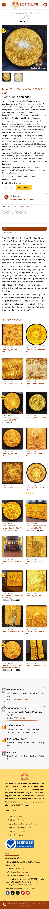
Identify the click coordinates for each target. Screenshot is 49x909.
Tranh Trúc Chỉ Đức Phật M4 (12, 631)
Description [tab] (7, 229)
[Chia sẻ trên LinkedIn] (21, 212)
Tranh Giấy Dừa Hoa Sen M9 (36, 596)
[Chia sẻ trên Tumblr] (25, 212)
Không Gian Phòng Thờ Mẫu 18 (12, 563)
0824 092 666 (18, 868)
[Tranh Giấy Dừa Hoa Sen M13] (12, 439)
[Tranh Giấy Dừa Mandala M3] (36, 334)
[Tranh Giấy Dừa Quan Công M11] (36, 546)
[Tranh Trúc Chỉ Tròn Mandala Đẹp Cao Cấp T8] (12, 511)
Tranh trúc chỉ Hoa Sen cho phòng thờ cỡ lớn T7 (36, 527)
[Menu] (4, 5)
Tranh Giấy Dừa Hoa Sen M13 (11, 455)
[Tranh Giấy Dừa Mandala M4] (36, 473)
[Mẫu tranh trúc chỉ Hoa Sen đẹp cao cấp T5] (12, 580)
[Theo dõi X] (18, 893)
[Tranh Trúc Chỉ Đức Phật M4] (12, 616)
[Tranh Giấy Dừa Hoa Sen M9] (36, 580)
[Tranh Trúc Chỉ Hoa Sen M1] (36, 650)
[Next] (43, 47)
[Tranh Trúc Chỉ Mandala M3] (36, 403)
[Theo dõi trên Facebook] (8, 893)
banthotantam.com (22, 872)
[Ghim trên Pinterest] (17, 212)
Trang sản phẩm (21, 13)
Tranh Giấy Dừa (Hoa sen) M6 (35, 454)
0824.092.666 (16, 199)
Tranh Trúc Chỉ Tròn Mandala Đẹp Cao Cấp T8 (12, 527)
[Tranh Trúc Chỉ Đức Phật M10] (36, 369)
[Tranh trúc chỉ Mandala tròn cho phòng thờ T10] (12, 403)
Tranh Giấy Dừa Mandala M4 (35, 489)
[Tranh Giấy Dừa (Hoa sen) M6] (36, 438)
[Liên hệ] (4, 904)
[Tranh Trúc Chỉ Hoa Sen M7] (12, 473)
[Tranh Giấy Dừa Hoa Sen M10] (12, 334)
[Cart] (45, 5)
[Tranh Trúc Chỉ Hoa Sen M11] (12, 369)
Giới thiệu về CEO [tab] (9, 232)
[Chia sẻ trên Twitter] (8, 212)
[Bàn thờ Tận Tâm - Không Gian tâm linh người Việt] (24, 4)
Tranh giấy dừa (35, 13)
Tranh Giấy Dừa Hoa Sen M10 (11, 351)
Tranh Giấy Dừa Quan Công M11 (36, 563)
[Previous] (5, 47)
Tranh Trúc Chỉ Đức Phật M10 (35, 385)
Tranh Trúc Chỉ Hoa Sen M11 (12, 384)
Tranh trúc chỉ (15, 206)
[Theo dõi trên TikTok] (13, 893)
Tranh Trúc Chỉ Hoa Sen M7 (12, 488)
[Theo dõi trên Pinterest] (23, 893)
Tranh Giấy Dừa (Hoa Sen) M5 (35, 632)
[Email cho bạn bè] (13, 212)
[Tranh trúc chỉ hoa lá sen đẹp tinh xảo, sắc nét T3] (12, 650)
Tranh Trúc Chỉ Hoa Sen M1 (36, 666)
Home (10, 13)
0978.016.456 (30, 199)
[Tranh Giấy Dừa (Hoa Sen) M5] (36, 616)
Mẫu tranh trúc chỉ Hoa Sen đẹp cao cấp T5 (12, 597)
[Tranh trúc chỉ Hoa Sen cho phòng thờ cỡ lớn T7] (36, 511)
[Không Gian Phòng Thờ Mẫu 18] (12, 546)
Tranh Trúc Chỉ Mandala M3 (36, 418)
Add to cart (24, 187)
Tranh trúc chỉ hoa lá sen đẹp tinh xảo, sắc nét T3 (11, 667)
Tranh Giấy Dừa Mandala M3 (35, 350)
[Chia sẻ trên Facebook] (4, 212)
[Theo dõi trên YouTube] (28, 893)
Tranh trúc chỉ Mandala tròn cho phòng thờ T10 (12, 419)
